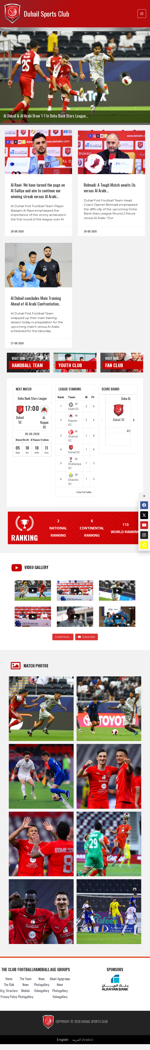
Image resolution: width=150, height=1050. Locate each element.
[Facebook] (144, 505)
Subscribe (88, 636)
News (25, 984)
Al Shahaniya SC (74, 463)
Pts (93, 397)
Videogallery (41, 990)
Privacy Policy (9, 996)
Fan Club (114, 365)
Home (8, 978)
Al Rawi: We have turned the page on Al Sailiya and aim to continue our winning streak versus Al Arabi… (38, 190)
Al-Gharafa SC (73, 479)
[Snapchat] (144, 545)
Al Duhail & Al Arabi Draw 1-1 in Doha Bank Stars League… (46, 116)
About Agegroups (60, 978)
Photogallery (25, 996)
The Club (9, 984)
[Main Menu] (142, 13)
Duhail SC (20, 420)
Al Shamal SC (73, 436)
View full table (83, 492)
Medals (25, 990)
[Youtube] (144, 525)
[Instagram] (144, 535)
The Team (25, 978)
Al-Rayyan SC (44, 422)
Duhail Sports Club (46, 14)
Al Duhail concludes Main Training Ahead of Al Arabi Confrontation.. (36, 301)
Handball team (27, 365)
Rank (61, 397)
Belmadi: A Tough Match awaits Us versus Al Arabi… (110, 187)
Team (71, 397)
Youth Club (70, 365)
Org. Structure (9, 990)
